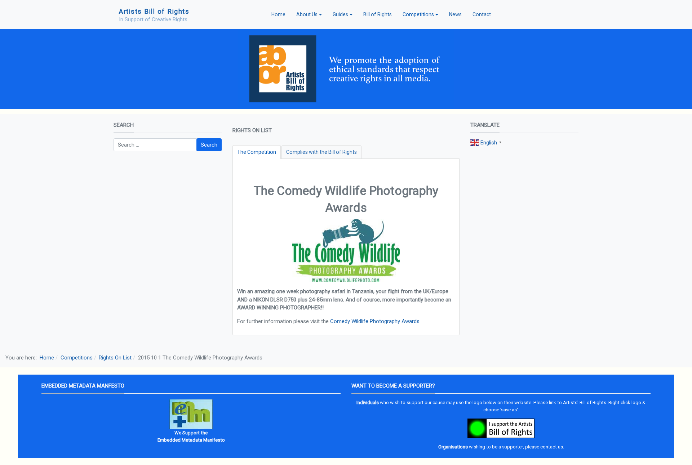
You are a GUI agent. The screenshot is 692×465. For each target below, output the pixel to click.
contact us (551, 447)
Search (209, 145)
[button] (309, 14)
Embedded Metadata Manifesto (191, 440)
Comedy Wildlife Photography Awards (375, 321)
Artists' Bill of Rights (584, 402)
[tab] (256, 152)
